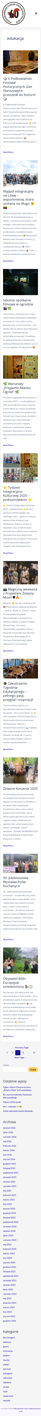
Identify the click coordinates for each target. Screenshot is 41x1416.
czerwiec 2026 (9, 1137)
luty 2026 (7, 1155)
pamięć (6, 1364)
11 (34, 1052)
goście (6, 1346)
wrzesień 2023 (9, 1280)
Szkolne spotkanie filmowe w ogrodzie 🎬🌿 (18, 304)
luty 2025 (7, 1204)
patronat (7, 1369)
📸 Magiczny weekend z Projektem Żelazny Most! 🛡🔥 (20, 593)
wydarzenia (8, 1396)
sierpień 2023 (9, 1285)
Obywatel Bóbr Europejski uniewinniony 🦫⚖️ (18, 982)
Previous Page (21, 1047)
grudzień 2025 (9, 1164)
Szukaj (6, 1065)
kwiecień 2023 (9, 1303)
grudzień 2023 (9, 1267)
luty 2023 (7, 1312)
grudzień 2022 (9, 1321)
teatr (5, 1391)
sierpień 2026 (9, 1128)
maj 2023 (7, 1298)
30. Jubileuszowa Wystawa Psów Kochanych (15, 882)
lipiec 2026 (8, 1132)
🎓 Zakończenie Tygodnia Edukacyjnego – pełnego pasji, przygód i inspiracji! (18, 691)
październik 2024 (10, 1222)
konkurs (6, 1355)
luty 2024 (7, 1258)
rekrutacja (7, 1378)
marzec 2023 (9, 1307)
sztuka (6, 1387)
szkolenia (7, 1382)
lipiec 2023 (8, 1289)
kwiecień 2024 (9, 1249)
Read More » (8, 152)
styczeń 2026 (9, 1159)
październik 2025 (10, 1173)
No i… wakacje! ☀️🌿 (12, 1106)
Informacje (8, 1351)
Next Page (20, 1057)
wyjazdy (6, 1400)
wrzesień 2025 (9, 1177)
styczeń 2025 (9, 1208)
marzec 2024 (9, 1253)
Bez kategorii (9, 1337)
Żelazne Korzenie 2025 (20, 788)
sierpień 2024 (9, 1231)
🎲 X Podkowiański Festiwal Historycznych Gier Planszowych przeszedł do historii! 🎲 (19, 88)
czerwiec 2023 (9, 1294)
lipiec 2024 (8, 1235)
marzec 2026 (9, 1150)
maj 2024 (7, 1244)
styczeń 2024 (9, 1262)
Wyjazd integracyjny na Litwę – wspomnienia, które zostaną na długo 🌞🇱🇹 (18, 199)
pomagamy (7, 1373)
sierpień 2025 (9, 1181)
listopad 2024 (9, 1217)
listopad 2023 (9, 1271)
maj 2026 (7, 1141)
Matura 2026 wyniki (12, 1102)
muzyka (6, 1360)
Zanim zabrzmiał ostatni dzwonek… (18, 1111)
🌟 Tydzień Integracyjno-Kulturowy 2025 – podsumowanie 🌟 (17, 493)
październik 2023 (10, 1276)
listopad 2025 (9, 1168)
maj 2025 (7, 1190)
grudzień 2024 (9, 1213)
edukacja (7, 1342)
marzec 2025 (9, 1199)
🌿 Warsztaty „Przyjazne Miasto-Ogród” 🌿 (17, 387)
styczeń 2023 (9, 1316)
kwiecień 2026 (9, 1146)
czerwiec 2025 (9, 1186)
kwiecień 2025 (9, 1195)
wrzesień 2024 (9, 1226)
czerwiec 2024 (9, 1240)
